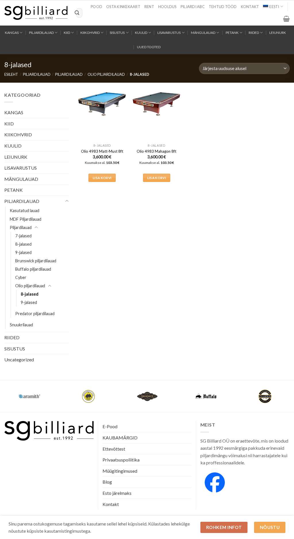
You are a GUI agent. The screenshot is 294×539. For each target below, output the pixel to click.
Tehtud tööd (223, 6)
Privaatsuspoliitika (121, 459)
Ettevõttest (113, 448)
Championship (73, 392)
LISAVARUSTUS (169, 32)
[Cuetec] (190, 396)
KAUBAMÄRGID (120, 437)
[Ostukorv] (286, 18)
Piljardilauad (69, 74)
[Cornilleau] (131, 396)
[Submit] (77, 13)
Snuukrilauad (21, 324)
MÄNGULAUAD (203, 32)
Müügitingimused (119, 471)
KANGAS (12, 32)
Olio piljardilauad (106, 74)
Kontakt (250, 6)
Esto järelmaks (116, 493)
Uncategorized (19, 359)
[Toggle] (67, 200)
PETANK (232, 32)
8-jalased (23, 243)
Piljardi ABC (193, 6)
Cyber (20, 277)
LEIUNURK (277, 32)
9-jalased (23, 252)
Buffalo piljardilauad (33, 268)
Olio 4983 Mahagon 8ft (156, 151)
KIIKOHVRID (90, 32)
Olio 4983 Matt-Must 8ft (102, 151)
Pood (96, 6)
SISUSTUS (117, 32)
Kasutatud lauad (24, 210)
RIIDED (254, 32)
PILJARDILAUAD (41, 32)
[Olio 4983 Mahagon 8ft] (156, 104)
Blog (107, 481)
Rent (149, 6)
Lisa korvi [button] (102, 178)
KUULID (141, 32)
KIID (67, 32)
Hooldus (167, 6)
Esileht (11, 74)
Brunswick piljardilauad (35, 260)
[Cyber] (249, 396)
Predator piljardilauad (35, 313)
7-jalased (23, 235)
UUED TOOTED (148, 47)
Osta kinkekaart (123, 6)
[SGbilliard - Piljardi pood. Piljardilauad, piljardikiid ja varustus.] (35, 13)
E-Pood (109, 426)
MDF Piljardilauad (25, 218)
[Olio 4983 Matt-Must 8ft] (102, 104)
